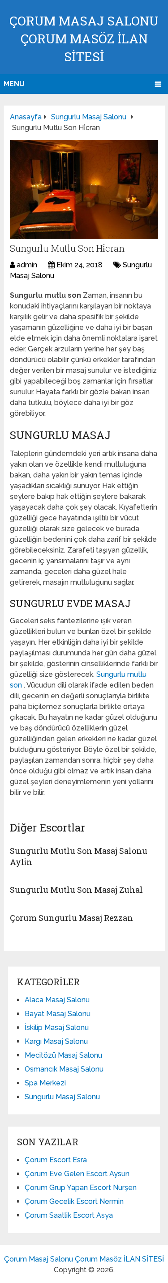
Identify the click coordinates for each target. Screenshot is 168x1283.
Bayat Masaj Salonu (57, 1013)
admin (27, 265)
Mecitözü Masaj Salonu (63, 1055)
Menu (14, 84)
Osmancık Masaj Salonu (64, 1069)
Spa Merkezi (45, 1083)
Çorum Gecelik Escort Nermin (74, 1201)
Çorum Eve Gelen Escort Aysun (77, 1173)
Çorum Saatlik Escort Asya (69, 1215)
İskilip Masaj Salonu (57, 1027)
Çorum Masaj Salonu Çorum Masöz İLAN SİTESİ (84, 39)
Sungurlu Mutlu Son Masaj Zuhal (76, 889)
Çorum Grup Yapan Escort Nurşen (81, 1187)
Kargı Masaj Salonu (56, 1041)
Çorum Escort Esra (56, 1160)
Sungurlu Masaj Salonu (62, 1097)
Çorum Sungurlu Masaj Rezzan (71, 917)
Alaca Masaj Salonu (57, 1000)
